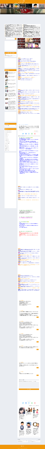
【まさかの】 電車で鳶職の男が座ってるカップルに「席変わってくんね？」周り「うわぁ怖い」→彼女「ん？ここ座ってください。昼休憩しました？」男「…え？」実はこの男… (13, 25)
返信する (37, 329)
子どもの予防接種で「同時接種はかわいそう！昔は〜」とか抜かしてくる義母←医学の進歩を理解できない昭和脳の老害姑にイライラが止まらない (31, 31)
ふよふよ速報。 (22, 0)
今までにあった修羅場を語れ (35, 405)
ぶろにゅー (6, 133)
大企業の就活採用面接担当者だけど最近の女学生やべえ (29, 25)
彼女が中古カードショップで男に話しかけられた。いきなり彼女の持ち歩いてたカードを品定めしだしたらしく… (13, 29)
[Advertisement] (22, 19)
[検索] (15, 39)
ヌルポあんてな (7, 140)
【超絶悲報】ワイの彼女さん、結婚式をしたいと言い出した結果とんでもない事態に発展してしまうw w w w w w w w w (13, 32)
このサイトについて (27, 2)
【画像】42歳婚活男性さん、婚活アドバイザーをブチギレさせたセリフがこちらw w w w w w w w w (13, 36)
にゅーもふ (6, 137)
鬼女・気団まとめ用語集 (21, 2)
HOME (23, 446)
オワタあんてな (7, 147)
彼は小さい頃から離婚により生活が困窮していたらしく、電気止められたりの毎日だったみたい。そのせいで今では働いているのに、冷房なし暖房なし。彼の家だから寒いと (31, 33)
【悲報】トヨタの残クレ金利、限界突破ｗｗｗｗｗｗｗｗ (29, 26)
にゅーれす (6, 136)
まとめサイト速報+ (7, 143)
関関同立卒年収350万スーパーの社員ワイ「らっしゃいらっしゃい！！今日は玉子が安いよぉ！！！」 (10, 55)
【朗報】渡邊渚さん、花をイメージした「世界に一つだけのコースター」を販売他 (31, 30)
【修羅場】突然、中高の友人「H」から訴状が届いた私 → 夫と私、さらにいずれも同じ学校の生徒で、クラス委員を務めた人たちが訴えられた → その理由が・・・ (31, 27)
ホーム (16, 2)
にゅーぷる (6, 144)
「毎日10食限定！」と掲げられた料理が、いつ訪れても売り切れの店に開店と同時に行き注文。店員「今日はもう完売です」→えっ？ (31, 36)
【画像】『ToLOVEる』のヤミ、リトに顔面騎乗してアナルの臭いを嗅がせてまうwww (31, 34)
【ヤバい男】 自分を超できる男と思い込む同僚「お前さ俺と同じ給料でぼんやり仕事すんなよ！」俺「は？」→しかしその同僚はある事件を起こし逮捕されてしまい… (13, 31)
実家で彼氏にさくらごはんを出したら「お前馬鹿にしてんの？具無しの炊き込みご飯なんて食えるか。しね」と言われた (31, 29)
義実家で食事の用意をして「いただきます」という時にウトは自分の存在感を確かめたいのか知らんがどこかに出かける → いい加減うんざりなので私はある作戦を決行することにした (13, 28)
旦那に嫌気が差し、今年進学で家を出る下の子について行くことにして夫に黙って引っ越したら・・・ (13, 26)
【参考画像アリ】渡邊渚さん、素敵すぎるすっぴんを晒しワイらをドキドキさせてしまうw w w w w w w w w (13, 34)
